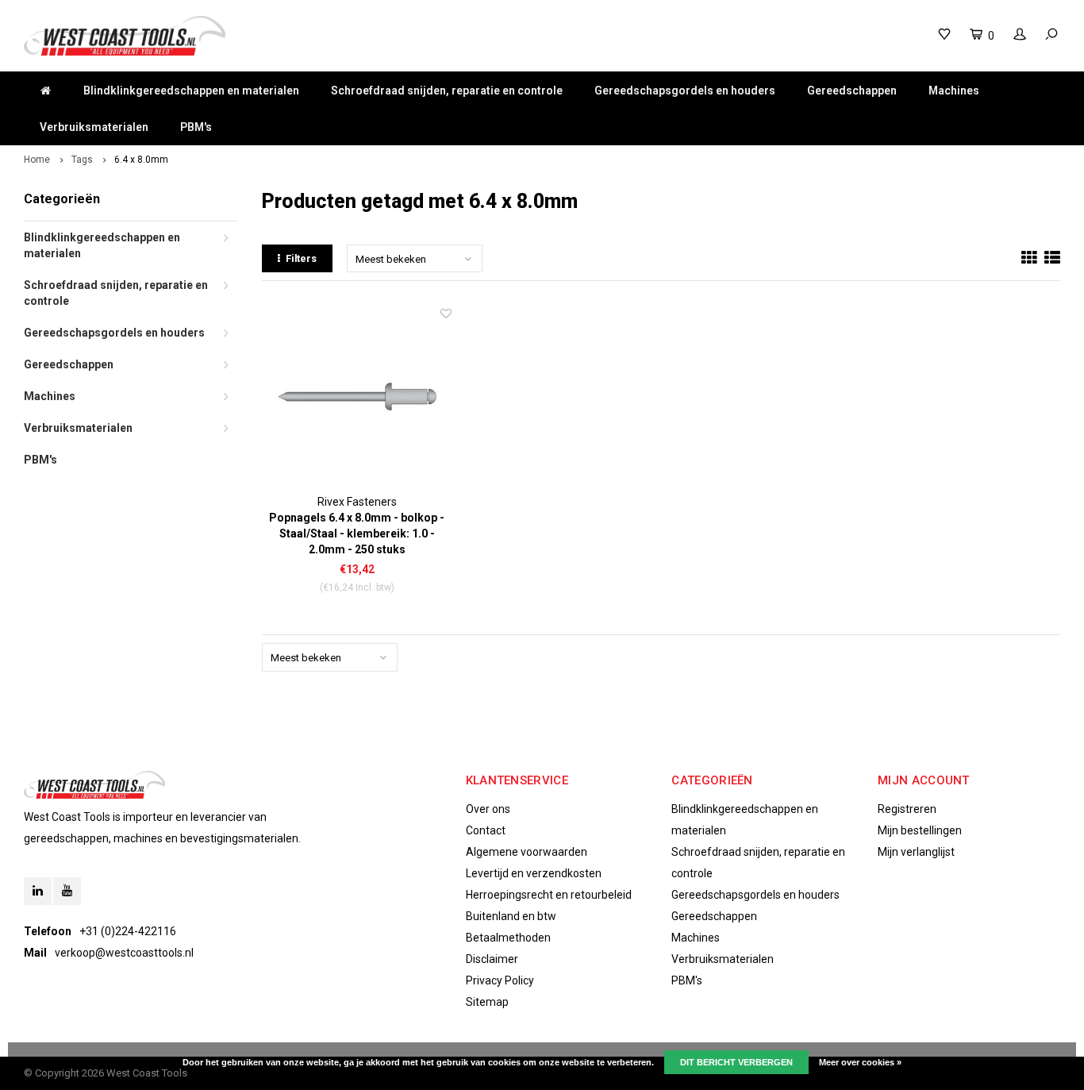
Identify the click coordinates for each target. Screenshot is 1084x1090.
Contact (485, 830)
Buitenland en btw (511, 916)
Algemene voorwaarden (526, 851)
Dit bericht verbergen (736, 1062)
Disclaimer (492, 959)
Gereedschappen (852, 90)
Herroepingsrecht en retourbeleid (549, 894)
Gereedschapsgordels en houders (684, 90)
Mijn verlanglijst (916, 851)
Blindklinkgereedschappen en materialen (191, 90)
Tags (82, 159)
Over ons (488, 809)
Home (37, 159)
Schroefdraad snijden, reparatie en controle (447, 90)
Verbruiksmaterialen (94, 127)
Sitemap (487, 1002)
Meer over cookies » (860, 1062)
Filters (301, 258)
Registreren (907, 809)
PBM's (196, 127)
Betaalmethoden (508, 937)
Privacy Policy (500, 980)
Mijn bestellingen (920, 830)
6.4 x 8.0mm (141, 159)
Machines (953, 90)
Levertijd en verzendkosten (534, 873)
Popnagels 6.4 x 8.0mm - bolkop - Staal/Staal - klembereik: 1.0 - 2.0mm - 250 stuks (356, 533)
